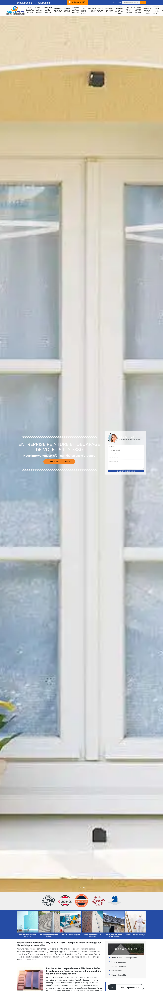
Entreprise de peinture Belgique (48, 10)
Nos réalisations (59, 461)
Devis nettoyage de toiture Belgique (30, 10)
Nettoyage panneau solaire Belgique (138, 10)
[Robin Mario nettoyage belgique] (16, 10)
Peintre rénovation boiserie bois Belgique (147, 10)
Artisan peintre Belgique (67, 10)
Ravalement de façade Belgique (109, 10)
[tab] (81, 495)
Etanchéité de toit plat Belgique (129, 10)
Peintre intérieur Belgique (100, 10)
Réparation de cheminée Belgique (39, 10)
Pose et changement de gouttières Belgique (119, 10)
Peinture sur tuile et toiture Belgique (84, 10)
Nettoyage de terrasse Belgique (75, 10)
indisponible (25, 2)
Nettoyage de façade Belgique (92, 10)
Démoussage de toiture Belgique (58, 10)
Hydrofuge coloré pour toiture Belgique (156, 10)
